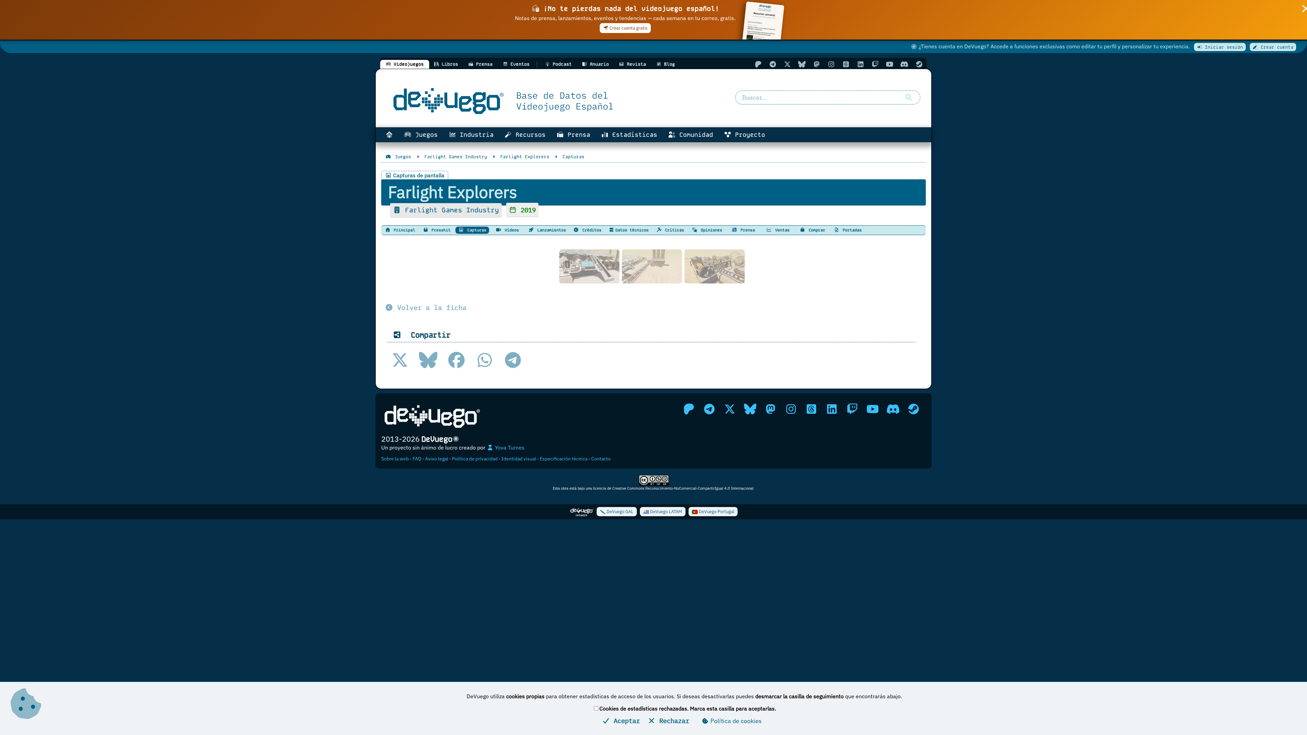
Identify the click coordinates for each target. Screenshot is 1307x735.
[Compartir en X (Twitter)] (400, 360)
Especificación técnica (563, 459)
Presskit (440, 230)
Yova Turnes (509, 447)
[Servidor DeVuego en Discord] (904, 64)
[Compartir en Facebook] (456, 360)
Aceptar (625, 720)
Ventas (781, 230)
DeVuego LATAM (665, 511)
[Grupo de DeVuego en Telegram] (772, 64)
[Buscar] (909, 97)
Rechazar (672, 720)
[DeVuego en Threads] (846, 64)
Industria (475, 134)
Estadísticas (633, 134)
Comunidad (694, 134)
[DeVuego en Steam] (919, 64)
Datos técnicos (632, 230)
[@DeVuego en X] (787, 64)
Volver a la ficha (430, 307)
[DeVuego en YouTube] (890, 64)
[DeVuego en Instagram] (831, 64)
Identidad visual (518, 459)
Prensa (577, 134)
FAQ (417, 459)
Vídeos (510, 230)
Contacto (601, 459)
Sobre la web (395, 459)
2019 (526, 210)
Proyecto (748, 134)
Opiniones (710, 230)
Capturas (475, 230)
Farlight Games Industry (450, 210)
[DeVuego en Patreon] (758, 64)
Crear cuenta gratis (628, 28)
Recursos (529, 134)
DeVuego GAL (619, 511)
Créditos (590, 230)
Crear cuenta (1275, 47)
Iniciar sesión (1222, 47)
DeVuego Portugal (716, 511)
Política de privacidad (475, 459)
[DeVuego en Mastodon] (816, 64)
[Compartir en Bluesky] (428, 360)
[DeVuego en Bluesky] (802, 64)
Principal (403, 230)
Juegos (425, 134)
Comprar (815, 230)
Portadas (851, 230)
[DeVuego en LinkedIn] (860, 64)
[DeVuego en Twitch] (875, 64)
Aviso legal (436, 459)
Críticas (673, 230)
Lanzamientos (550, 230)
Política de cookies (735, 721)
